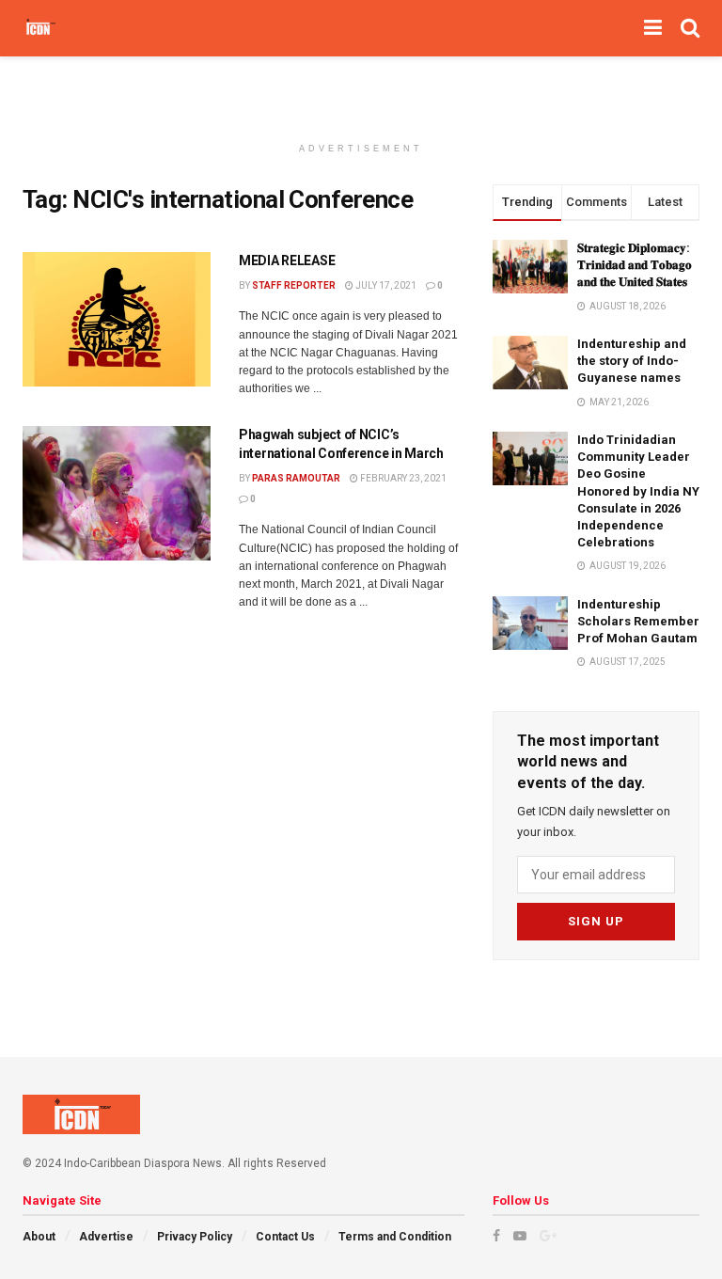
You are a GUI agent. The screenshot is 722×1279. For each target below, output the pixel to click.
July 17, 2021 (384, 285)
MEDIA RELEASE (287, 260)
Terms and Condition (394, 1236)
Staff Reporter (294, 285)
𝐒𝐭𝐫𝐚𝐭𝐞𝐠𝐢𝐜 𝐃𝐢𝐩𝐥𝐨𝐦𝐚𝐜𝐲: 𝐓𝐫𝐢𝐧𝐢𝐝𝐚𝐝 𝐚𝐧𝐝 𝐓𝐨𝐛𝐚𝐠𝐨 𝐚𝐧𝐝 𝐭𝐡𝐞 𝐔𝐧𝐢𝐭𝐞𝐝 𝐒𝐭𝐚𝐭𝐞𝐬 (634, 265)
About (39, 1236)
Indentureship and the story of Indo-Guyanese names (631, 361)
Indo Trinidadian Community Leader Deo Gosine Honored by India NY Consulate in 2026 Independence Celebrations (638, 491)
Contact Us (285, 1236)
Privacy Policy (194, 1236)
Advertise (106, 1236)
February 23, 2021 (402, 478)
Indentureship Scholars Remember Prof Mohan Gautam (638, 621)
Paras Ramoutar (296, 478)
